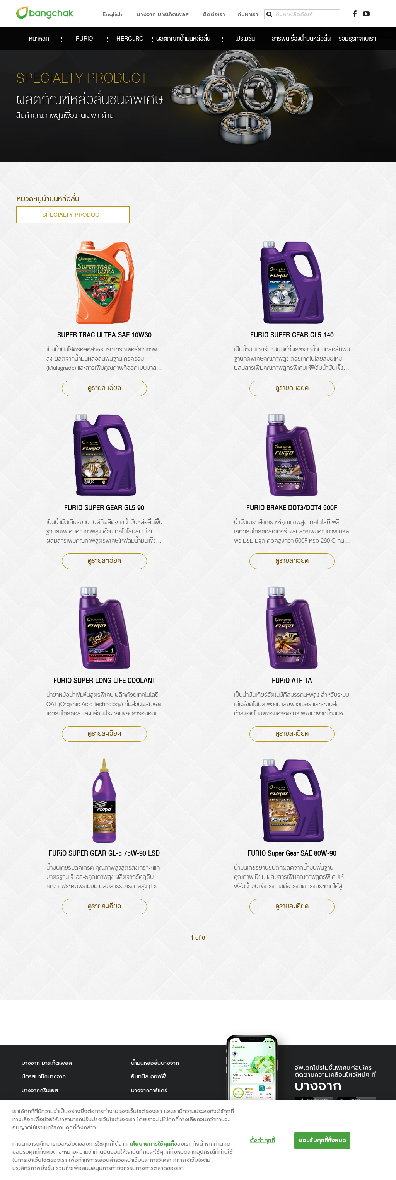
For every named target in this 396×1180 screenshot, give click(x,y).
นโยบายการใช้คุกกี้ (152, 1144)
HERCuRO (129, 38)
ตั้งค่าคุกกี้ (262, 1140)
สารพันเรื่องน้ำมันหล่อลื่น (301, 38)
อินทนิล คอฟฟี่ (148, 1077)
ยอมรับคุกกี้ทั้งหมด (322, 1140)
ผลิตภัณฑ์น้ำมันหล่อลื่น (184, 38)
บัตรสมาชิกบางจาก (44, 1077)
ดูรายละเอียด (104, 388)
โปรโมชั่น (245, 38)
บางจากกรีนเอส (40, 1090)
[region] (198, 1140)
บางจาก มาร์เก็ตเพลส (47, 1063)
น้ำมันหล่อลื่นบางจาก (155, 1063)
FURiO (84, 38)
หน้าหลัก (39, 38)
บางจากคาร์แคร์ (149, 1090)
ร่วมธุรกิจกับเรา (357, 38)
